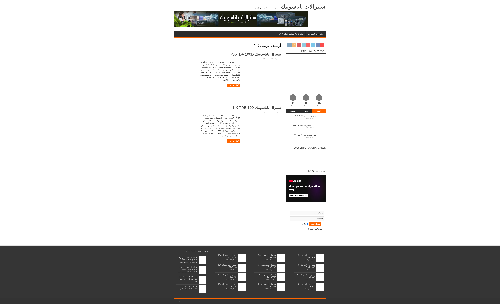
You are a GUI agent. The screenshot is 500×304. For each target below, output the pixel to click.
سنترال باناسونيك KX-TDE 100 (257, 108)
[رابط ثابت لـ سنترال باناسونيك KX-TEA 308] (322, 122)
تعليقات (293, 111)
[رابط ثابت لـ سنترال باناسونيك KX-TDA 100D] (261, 99)
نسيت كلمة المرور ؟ (315, 229)
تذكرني (304, 224)
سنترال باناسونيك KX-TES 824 (305, 135)
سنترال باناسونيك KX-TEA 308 (305, 116)
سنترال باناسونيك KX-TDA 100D (256, 54)
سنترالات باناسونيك (303, 6)
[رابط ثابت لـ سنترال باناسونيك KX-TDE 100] (261, 153)
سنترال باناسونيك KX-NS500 (291, 34)
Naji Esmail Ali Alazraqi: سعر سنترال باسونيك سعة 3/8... (188, 279)
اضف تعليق (264, 112)
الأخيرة (306, 111)
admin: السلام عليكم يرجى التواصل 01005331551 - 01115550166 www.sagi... (187, 260)
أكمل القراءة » (233, 85)
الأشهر (319, 111)
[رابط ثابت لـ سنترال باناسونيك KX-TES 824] (322, 141)
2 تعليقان (264, 58)
